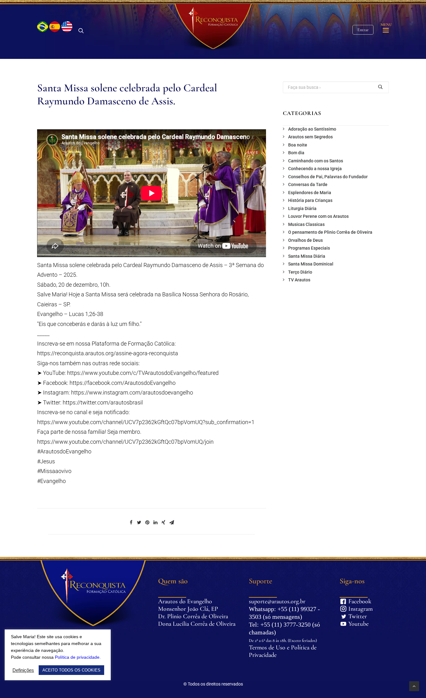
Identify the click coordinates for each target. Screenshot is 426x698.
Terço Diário (300, 272)
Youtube (352, 624)
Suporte (260, 581)
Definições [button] (23, 670)
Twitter (352, 616)
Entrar (363, 29)
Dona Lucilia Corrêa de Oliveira (196, 624)
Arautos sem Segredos (310, 136)
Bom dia (296, 152)
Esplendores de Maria (309, 192)
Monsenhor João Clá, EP (188, 609)
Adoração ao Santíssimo (312, 129)
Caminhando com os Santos (315, 160)
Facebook (352, 601)
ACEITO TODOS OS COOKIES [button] (71, 670)
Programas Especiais (309, 248)
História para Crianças (310, 200)
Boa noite (297, 144)
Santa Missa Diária (306, 256)
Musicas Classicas (306, 224)
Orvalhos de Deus (305, 240)
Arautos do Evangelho (185, 601)
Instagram (352, 609)
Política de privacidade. (78, 657)
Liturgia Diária (302, 208)
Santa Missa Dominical (310, 263)
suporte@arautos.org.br (277, 601)
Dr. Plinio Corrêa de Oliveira (193, 616)
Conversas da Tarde (307, 184)
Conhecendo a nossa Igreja (315, 168)
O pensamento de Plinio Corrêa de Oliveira (330, 232)
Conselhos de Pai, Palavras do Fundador (328, 176)
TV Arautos (299, 279)
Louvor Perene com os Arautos (318, 216)
